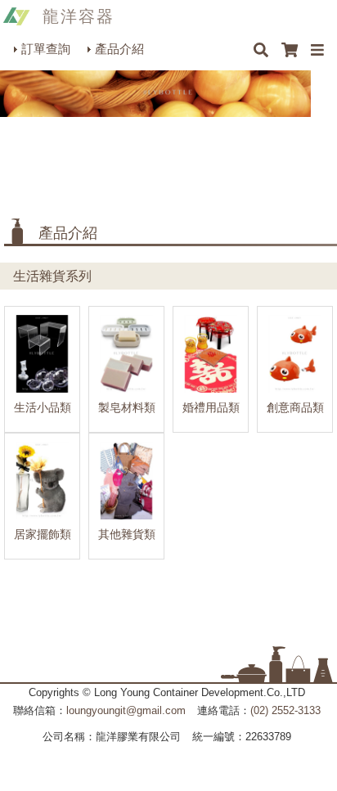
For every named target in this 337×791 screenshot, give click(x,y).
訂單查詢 (45, 49)
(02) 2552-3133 (285, 710)
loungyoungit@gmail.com (126, 710)
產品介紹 (119, 49)
